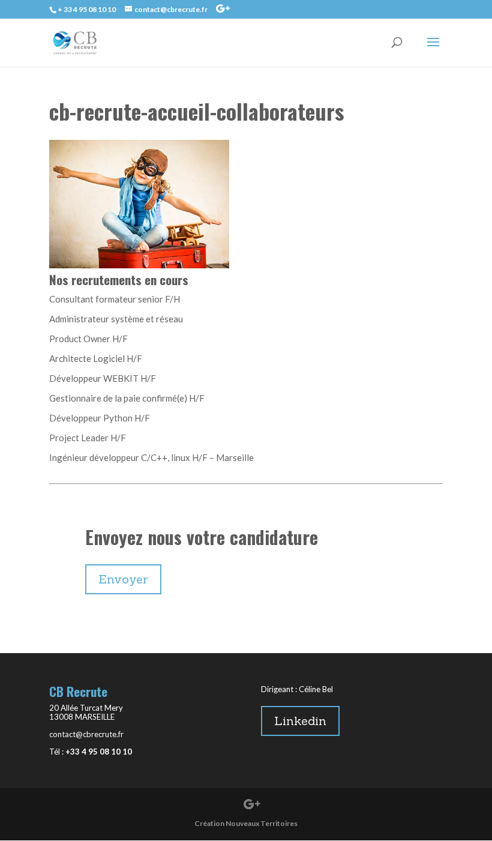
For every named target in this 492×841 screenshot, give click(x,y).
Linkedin (300, 720)
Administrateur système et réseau (116, 318)
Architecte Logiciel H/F (95, 358)
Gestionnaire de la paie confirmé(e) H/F (127, 398)
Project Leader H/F (87, 437)
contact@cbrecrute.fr (86, 734)
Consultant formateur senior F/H (114, 299)
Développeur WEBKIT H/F (102, 378)
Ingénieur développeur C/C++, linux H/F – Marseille (151, 457)
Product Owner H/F (88, 338)
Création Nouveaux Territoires (246, 823)
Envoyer (123, 578)
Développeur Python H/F (99, 417)
